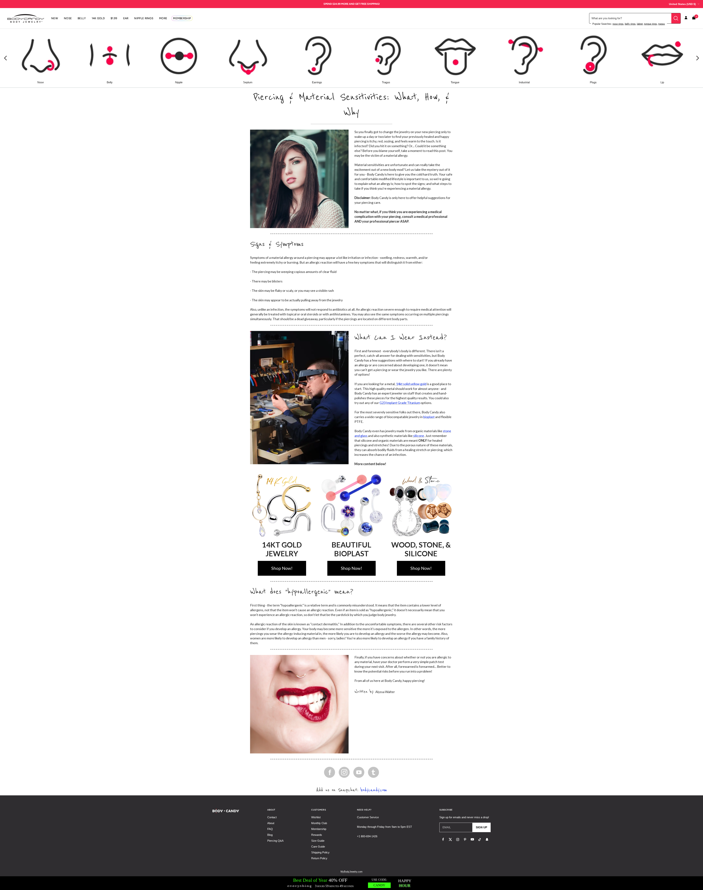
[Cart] (694, 18)
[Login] (686, 18)
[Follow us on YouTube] (472, 839)
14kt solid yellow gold (411, 384)
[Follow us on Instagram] (457, 839)
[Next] (697, 58)
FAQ (270, 829)
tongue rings (650, 24)
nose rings (618, 24)
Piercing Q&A (275, 840)
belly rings (630, 24)
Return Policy (319, 858)
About (270, 823)
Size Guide (317, 840)
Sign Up (481, 827)
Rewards (316, 834)
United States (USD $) (682, 4)
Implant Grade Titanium (403, 403)
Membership (318, 829)
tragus (661, 24)
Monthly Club (319, 823)
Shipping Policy (320, 852)
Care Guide (318, 846)
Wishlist (316, 817)
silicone (418, 436)
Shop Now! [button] (282, 568)
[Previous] (6, 58)
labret (640, 24)
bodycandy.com (374, 790)
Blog (270, 834)
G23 (383, 403)
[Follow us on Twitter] (450, 839)
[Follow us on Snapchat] (487, 839)
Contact (272, 817)
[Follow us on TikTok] (479, 839)
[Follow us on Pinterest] (465, 839)
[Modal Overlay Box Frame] (351, 883)
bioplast (429, 417)
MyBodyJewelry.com (351, 871)
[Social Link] (329, 772)
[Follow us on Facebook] (443, 839)
